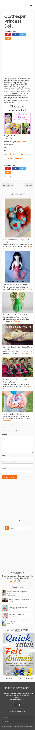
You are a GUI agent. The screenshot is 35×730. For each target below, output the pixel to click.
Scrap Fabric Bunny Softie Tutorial (18, 622)
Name (4, 455)
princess (21, 177)
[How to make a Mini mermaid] (17, 267)
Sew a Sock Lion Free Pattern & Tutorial (20, 600)
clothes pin (13, 177)
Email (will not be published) (9, 462)
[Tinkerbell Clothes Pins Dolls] (17, 302)
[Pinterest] (8, 34)
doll (17, 177)
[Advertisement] (17, 59)
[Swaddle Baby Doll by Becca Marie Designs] (17, 334)
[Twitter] (22, 34)
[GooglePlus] (19, 705)
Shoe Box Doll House (16, 614)
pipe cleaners (21, 142)
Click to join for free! (17, 582)
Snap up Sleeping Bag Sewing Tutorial (17, 592)
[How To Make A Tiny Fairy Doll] (17, 401)
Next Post (28, 185)
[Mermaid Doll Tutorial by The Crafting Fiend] (17, 367)
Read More (28, 289)
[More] (8, 38)
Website (4, 468)
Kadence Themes (28, 726)
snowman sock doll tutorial (18, 607)
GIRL (7, 177)
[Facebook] (15, 34)
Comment (4, 434)
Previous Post (8, 185)
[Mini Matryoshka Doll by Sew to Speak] (17, 218)
